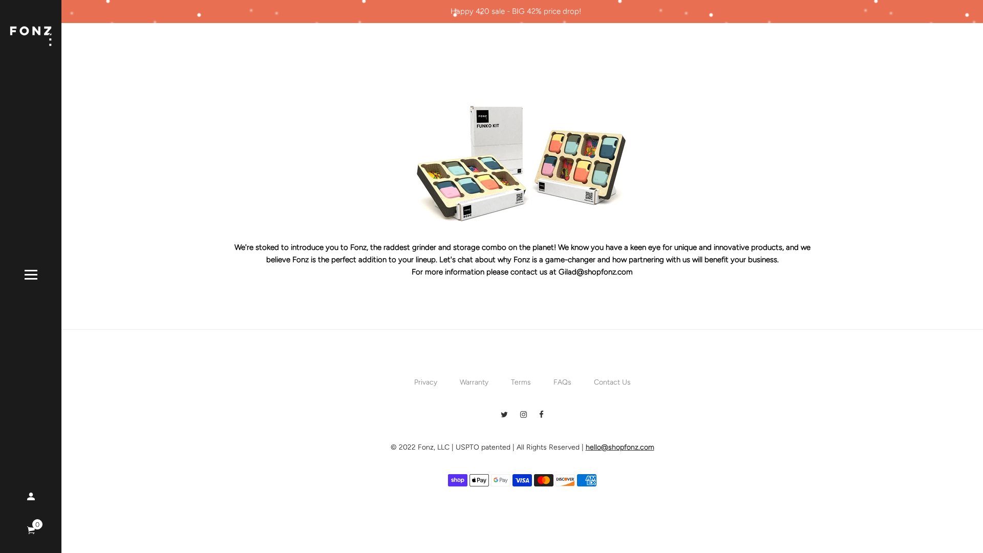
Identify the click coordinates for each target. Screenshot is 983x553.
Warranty (474, 382)
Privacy (425, 382)
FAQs (562, 382)
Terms (521, 382)
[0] (31, 531)
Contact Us (612, 382)
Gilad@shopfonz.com (596, 271)
